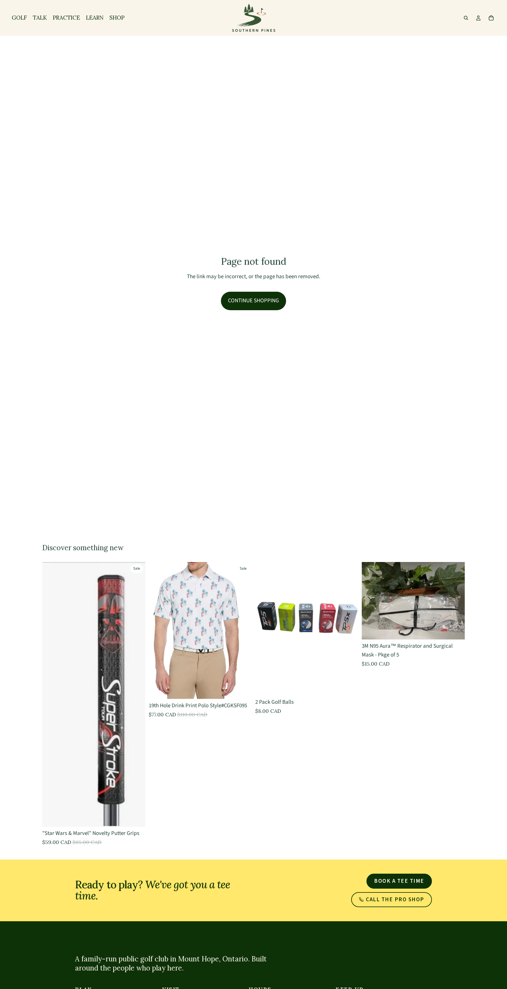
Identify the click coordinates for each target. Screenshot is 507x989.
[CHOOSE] (136, 817)
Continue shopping (253, 301)
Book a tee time (399, 881)
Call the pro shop (395, 900)
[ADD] (455, 630)
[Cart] (491, 17)
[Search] (465, 17)
